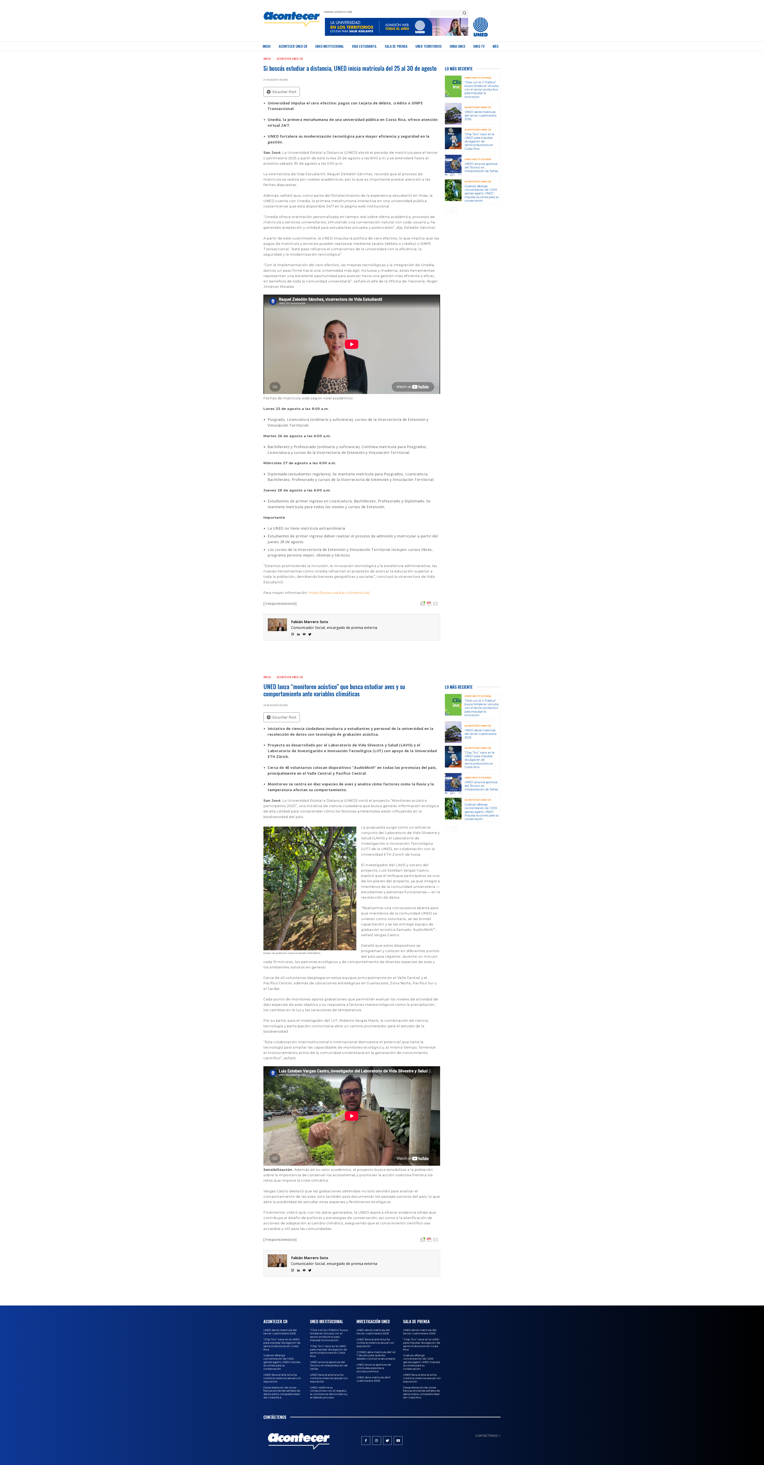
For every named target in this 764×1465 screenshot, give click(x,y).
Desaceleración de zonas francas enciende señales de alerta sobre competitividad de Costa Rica (281, 1392)
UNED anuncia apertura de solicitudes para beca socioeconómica (374, 1368)
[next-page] (453, 210)
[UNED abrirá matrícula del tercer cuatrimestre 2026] (453, 114)
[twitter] (309, 633)
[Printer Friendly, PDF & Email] (429, 604)
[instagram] (292, 633)
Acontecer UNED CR (290, 58)
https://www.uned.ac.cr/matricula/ (339, 593)
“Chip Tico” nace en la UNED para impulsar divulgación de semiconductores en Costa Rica (479, 141)
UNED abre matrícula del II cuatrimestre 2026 (373, 1379)
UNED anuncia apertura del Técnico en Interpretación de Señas (481, 167)
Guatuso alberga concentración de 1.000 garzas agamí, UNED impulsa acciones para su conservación (482, 193)
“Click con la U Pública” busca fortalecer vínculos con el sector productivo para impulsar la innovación (482, 90)
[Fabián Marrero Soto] (277, 627)
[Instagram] (376, 1440)
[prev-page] (447, 210)
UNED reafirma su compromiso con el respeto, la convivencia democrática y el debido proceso (329, 1392)
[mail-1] (304, 633)
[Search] (464, 13)
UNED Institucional (478, 78)
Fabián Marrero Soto (309, 622)
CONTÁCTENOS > (488, 1436)
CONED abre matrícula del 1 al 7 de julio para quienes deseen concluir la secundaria (376, 1355)
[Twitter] (387, 1440)
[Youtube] (398, 1440)
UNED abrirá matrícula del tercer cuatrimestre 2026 (481, 115)
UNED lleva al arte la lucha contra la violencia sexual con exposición (282, 1378)
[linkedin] (298, 633)
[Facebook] (366, 1440)
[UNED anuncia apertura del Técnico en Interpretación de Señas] (453, 165)
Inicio (267, 58)
